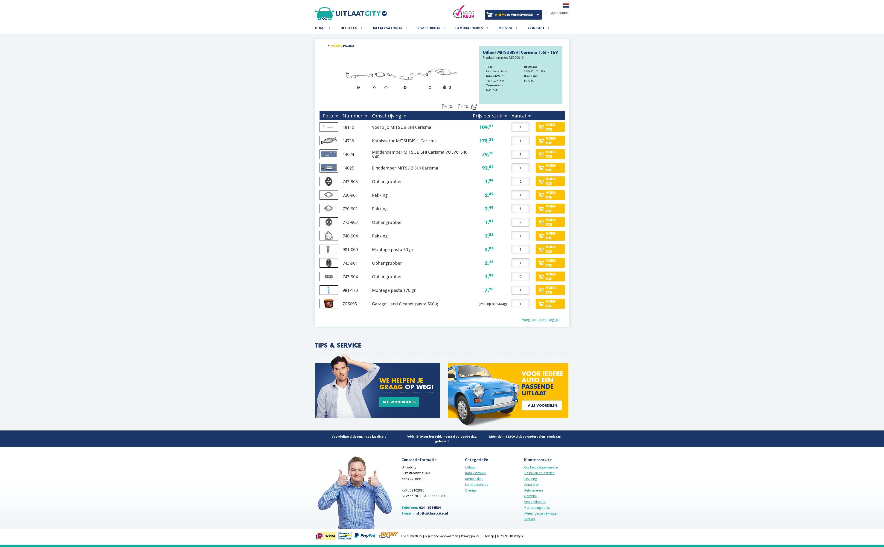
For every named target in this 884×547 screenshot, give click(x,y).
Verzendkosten (535, 502)
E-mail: (424, 513)
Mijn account (559, 13)
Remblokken (428, 28)
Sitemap (488, 536)
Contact (536, 28)
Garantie (530, 496)
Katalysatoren (387, 28)
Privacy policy (470, 536)
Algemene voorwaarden (441, 536)
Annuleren (531, 484)
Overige (506, 28)
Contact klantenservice (541, 467)
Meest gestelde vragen (541, 513)
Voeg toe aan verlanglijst (540, 319)
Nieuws (529, 519)
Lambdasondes (469, 28)
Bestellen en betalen (539, 473)
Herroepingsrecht (537, 507)
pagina (342, 45)
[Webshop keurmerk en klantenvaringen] (463, 12)
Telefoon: (421, 507)
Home (320, 28)
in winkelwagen (514, 14)
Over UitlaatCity (411, 536)
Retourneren (533, 490)
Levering (530, 479)
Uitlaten (349, 28)
